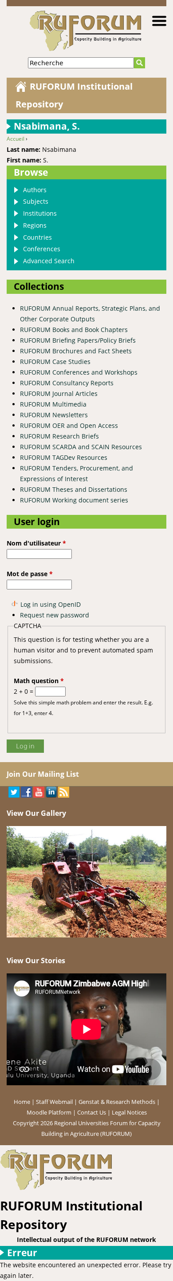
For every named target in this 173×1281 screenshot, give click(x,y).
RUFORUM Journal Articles (59, 393)
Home (22, 1102)
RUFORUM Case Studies (55, 361)
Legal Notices (129, 1112)
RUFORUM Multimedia (53, 404)
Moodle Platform (49, 1112)
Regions (35, 225)
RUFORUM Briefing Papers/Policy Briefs (78, 340)
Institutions (40, 213)
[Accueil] (86, 1170)
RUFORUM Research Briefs (59, 436)
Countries (37, 237)
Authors (35, 190)
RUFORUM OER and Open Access (69, 425)
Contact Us (91, 1112)
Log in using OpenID (50, 604)
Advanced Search (49, 261)
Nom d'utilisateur (36, 543)
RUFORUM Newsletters (54, 415)
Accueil (15, 138)
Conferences (41, 249)
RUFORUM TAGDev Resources (63, 457)
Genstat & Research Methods (117, 1102)
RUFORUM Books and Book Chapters (74, 329)
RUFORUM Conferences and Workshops (79, 372)
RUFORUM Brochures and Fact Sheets (76, 351)
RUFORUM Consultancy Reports (67, 383)
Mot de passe (30, 573)
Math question (39, 680)
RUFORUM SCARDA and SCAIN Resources (81, 447)
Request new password (54, 615)
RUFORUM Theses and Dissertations (73, 489)
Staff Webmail (54, 1102)
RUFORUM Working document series (74, 500)
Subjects (35, 201)
